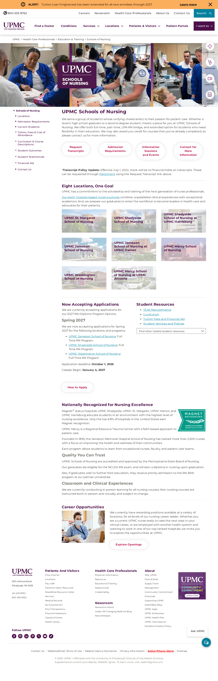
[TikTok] (51, 636)
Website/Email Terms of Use (65, 651)
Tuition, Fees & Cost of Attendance (31, 134)
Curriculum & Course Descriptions (30, 143)
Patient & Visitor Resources (59, 587)
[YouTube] (45, 636)
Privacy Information (132, 651)
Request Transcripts (76, 149)
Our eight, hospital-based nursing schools (91, 197)
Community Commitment (159, 592)
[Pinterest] (32, 636)
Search (201, 13)
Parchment (107, 174)
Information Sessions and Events (150, 150)
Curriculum (151, 314)
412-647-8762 (19, 593)
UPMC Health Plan (154, 617)
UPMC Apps (151, 609)
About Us (162, 13)
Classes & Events (54, 617)
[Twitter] (39, 636)
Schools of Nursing (28, 110)
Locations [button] (112, 26)
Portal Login (210, 102)
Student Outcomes (30, 150)
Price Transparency (55, 609)
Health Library (52, 622)
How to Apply (77, 387)
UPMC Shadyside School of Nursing (93, 345)
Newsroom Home (104, 607)
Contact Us (182, 13)
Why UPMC (151, 575)
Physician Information (106, 575)
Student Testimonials (31, 156)
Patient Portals (177, 26)
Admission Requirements (34, 121)
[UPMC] (14, 26)
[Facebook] (14, 636)
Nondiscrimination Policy (158, 626)
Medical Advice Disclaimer (101, 651)
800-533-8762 (17, 13)
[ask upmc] (206, 642)
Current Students (29, 126)
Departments (102, 587)
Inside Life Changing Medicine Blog (113, 611)
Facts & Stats (151, 579)
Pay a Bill (50, 583)
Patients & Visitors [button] (143, 26)
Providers (210, 68)
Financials (150, 596)
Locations (24, 116)
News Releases (103, 615)
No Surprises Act (54, 605)
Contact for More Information (188, 150)
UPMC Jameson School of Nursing (92, 336)
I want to (203, 26)
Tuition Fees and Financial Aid (164, 319)
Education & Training (106, 583)
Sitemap (182, 651)
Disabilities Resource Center (59, 592)
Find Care (210, 52)
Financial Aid (26, 163)
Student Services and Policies (163, 323)
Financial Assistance (55, 613)
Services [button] (89, 26)
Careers (84, 13)
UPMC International (155, 622)
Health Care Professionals (133, 13)
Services (49, 596)
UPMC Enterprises (154, 613)
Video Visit (210, 85)
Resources (100, 579)
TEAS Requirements (157, 309)
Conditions (69, 26)
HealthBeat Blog (153, 605)
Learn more (188, 4)
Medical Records (53, 600)
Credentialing (102, 592)
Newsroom (102, 13)
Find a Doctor (44, 26)
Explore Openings (129, 544)
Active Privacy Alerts (161, 651)
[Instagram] (20, 636)
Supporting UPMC (154, 600)
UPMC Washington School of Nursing (94, 353)
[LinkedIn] (26, 636)
